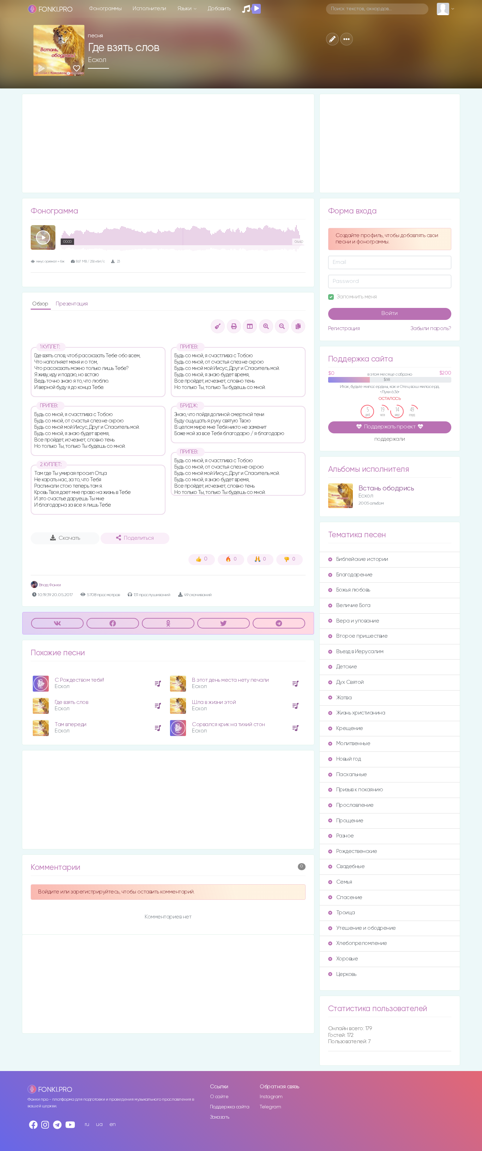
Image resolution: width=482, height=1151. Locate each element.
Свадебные (350, 866)
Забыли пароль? (430, 328)
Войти (389, 313)
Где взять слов (71, 702)
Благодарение (354, 574)
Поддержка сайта (229, 1106)
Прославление (355, 805)
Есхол (97, 59)
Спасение (349, 897)
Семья (344, 882)
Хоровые (347, 958)
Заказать (219, 1117)
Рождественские (356, 851)
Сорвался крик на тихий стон (228, 724)
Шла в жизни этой (214, 702)
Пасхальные (351, 774)
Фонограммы (105, 8)
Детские (346, 666)
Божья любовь (353, 590)
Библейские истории (362, 559)
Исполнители (149, 8)
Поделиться (138, 538)
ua (99, 1124)
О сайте (219, 1096)
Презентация (72, 304)
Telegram (270, 1106)
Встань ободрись (386, 488)
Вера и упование (357, 621)
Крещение (349, 728)
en (112, 1124)
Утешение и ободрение (366, 928)
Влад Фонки (49, 585)
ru (87, 1124)
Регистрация (344, 328)
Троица (345, 912)
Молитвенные (353, 743)
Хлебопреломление (361, 943)
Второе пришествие (362, 636)
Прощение (349, 820)
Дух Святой (350, 682)
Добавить (219, 8)
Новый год (348, 759)
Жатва (344, 697)
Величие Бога (353, 605)
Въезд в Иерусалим (360, 651)
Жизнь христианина (360, 713)
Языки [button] (185, 8)
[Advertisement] (168, 143)
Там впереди (70, 724)
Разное (345, 836)
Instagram (271, 1096)
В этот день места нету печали (230, 680)
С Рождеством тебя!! (79, 680)
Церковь (346, 974)
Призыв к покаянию (359, 789)
